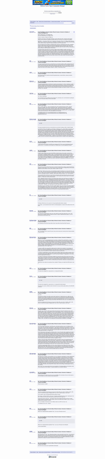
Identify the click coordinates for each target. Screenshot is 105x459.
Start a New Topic (33, 28)
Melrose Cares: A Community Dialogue (45, 21)
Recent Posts (32, 22)
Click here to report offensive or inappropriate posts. (52, 11)
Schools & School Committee (55, 21)
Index (37, 21)
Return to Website (33, 21)
